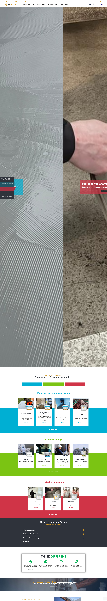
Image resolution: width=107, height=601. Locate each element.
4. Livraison (26, 542)
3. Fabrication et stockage (31, 538)
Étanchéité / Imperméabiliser (28, 4)
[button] (53, 530)
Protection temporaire (52, 4)
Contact (66, 4)
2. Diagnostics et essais (30, 534)
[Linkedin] (100, 1)
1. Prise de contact (29, 530)
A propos (61, 4)
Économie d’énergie (41, 4)
